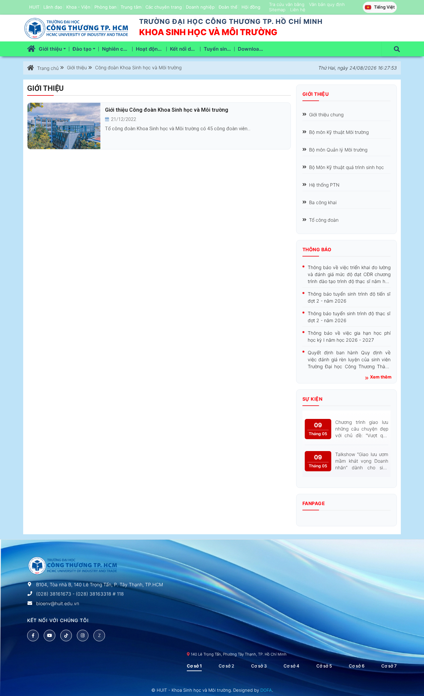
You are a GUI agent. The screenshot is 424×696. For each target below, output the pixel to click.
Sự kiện (312, 399)
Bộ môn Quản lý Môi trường (338, 149)
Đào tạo (83, 49)
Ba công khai (323, 202)
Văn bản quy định (327, 4)
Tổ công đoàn (324, 220)
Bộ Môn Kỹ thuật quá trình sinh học (346, 167)
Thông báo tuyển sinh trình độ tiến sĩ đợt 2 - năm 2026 (349, 297)
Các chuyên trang (163, 7)
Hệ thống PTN (324, 185)
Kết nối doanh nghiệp (185, 49)
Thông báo (317, 249)
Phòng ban (105, 7)
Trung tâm (131, 7)
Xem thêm (381, 377)
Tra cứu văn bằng (286, 4)
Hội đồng (250, 7)
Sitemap (277, 9)
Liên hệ (297, 9)
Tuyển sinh (217, 49)
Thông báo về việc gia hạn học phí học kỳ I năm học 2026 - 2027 (349, 336)
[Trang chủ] (31, 48)
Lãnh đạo (52, 7)
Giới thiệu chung (326, 114)
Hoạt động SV (151, 49)
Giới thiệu (51, 49)
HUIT (34, 7)
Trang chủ (48, 68)
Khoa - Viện (78, 7)
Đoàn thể (228, 7)
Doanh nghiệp (200, 7)
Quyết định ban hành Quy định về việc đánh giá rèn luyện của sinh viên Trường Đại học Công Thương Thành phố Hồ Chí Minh (349, 360)
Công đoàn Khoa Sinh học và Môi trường (138, 67)
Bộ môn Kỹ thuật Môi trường (339, 132)
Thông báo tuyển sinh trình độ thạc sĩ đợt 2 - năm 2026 (349, 317)
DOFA (266, 690)
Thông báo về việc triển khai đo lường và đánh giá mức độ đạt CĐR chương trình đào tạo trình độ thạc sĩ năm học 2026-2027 (349, 274)
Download (250, 49)
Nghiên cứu (116, 49)
